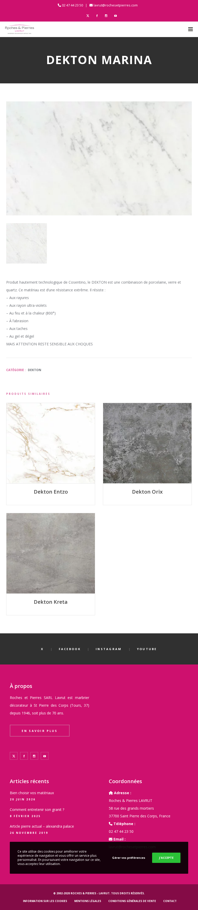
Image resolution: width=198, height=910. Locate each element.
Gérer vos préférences (128, 858)
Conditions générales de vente (132, 901)
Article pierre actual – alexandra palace (42, 826)
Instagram (109, 649)
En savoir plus (39, 731)
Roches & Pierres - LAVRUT (90, 893)
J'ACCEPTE (166, 858)
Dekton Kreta (51, 601)
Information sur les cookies (45, 901)
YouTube (147, 649)
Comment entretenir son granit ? (37, 809)
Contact (170, 901)
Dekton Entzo (51, 491)
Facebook (70, 649)
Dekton (34, 370)
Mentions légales (87, 901)
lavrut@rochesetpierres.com (116, 5)
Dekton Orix (147, 491)
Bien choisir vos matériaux (32, 792)
